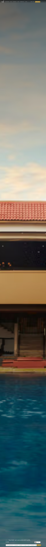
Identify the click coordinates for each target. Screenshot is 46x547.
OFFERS (18, 1)
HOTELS (11, 1)
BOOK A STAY (37, 1)
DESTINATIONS (7, 1)
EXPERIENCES (14, 1)
